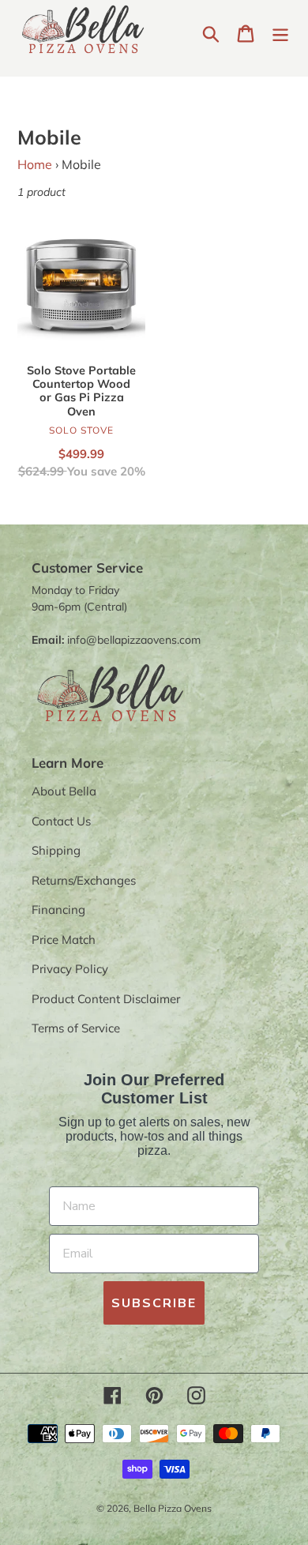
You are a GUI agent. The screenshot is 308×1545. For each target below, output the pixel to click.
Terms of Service (76, 1028)
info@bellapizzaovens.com (134, 640)
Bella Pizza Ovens (172, 1508)
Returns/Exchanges (84, 880)
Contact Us (61, 821)
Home (34, 164)
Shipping (56, 850)
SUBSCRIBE (154, 1303)
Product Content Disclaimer (106, 998)
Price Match (64, 939)
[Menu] (280, 32)
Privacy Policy (70, 968)
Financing (58, 909)
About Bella (64, 791)
